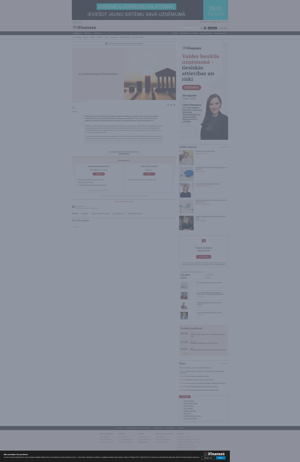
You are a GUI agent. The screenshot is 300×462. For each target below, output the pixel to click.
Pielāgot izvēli (208, 458)
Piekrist (221, 458)
